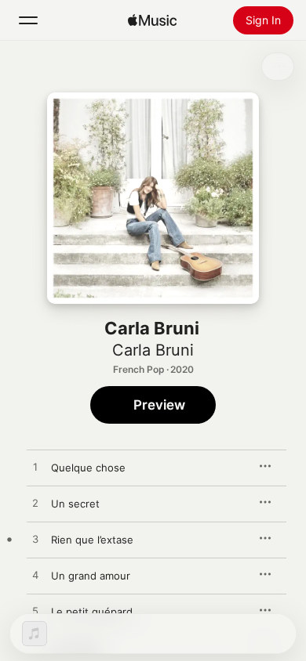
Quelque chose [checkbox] (88, 467)
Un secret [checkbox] (75, 503)
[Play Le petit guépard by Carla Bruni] (35, 612)
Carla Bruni (153, 350)
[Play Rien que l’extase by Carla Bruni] (35, 540)
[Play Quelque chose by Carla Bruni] (35, 468)
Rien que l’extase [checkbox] (92, 539)
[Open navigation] (28, 20)
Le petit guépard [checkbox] (92, 611)
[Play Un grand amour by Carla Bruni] (35, 576)
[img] (152, 20)
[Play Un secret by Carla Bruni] (35, 504)
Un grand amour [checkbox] (90, 575)
